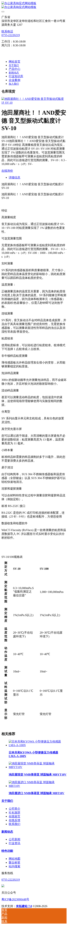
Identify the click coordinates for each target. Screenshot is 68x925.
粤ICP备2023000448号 (15, 899)
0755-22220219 (10, 35)
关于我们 (7, 800)
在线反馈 (14, 820)
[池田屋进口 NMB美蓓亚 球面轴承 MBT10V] (38, 785)
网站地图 (14, 858)
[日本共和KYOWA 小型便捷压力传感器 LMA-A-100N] (38, 745)
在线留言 (14, 816)
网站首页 (14, 61)
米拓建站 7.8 (24, 906)
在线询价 (7, 170)
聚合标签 (14, 862)
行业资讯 (14, 843)
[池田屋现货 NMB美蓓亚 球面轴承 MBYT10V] (38, 767)
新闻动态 (7, 831)
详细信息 (14, 177)
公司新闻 (14, 839)
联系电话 (7, 31)
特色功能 (7, 850)
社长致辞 (14, 812)
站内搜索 (14, 866)
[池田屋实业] (34, 5)
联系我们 (14, 824)
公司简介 (14, 808)
